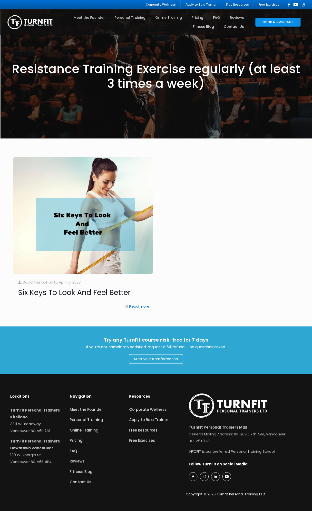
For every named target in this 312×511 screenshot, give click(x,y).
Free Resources (143, 430)
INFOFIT (195, 451)
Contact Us (80, 481)
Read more (139, 306)
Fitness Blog (81, 471)
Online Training (84, 430)
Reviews (77, 461)
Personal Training (86, 419)
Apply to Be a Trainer (148, 419)
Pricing (76, 440)
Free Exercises (142, 440)
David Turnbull (35, 282)
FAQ (73, 450)
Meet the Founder (86, 409)
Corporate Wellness (148, 409)
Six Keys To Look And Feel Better (74, 292)
